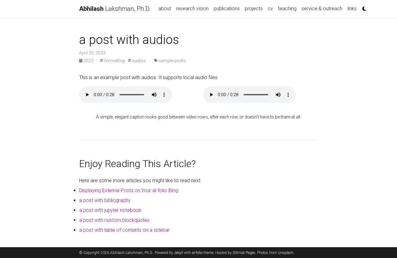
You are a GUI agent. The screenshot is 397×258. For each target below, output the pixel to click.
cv (270, 8)
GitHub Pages (244, 253)
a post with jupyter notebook (110, 210)
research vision (192, 8)
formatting (114, 60)
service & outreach (321, 8)
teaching (287, 8)
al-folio (197, 253)
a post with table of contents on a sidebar (124, 230)
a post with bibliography (105, 200)
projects (254, 8)
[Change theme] (362, 6)
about (164, 8)
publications (227, 8)
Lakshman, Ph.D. (115, 8)
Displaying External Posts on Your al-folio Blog (128, 190)
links (352, 8)
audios (138, 60)
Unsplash (285, 253)
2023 (88, 60)
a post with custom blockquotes (114, 220)
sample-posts (172, 60)
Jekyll (178, 253)
